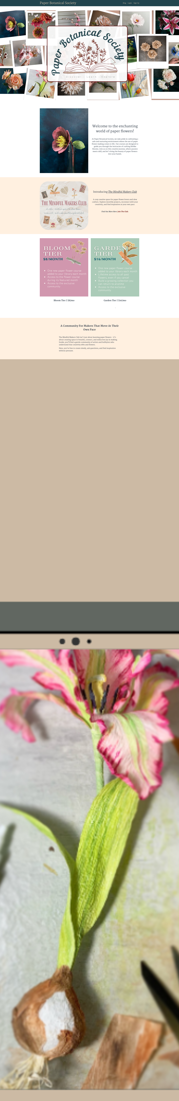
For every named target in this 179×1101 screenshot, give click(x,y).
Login (130, 3)
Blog (124, 3)
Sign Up (136, 3)
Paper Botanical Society (58, 3)
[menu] (130, 3)
